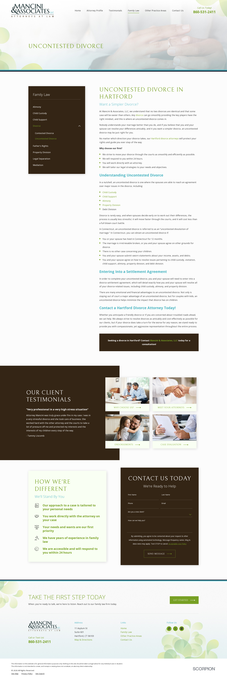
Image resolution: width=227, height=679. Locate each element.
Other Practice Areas (131, 635)
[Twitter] (175, 628)
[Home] (32, 10)
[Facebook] (169, 628)
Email (164, 503)
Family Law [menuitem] (133, 10)
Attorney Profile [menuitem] (95, 10)
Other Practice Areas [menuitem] (155, 10)
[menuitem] (57, 107)
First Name (132, 495)
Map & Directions (83, 639)
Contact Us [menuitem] (177, 10)
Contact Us (126, 639)
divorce (140, 115)
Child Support (110, 196)
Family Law (126, 632)
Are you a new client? (136, 512)
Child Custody (109, 192)
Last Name (166, 495)
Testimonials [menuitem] (115, 10)
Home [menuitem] (78, 10)
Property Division (111, 205)
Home (124, 628)
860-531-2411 (204, 11)
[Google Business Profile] (181, 628)
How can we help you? (136, 521)
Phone (130, 503)
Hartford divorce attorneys (165, 138)
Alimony (107, 200)
